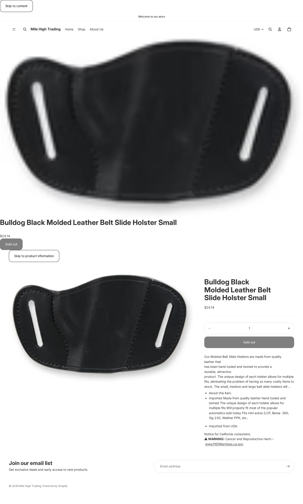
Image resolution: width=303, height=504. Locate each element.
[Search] (25, 29)
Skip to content (16, 6)
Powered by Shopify (55, 486)
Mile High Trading (30, 486)
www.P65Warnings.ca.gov (224, 444)
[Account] (279, 29)
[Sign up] (288, 466)
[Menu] (14, 29)
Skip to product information (34, 256)
